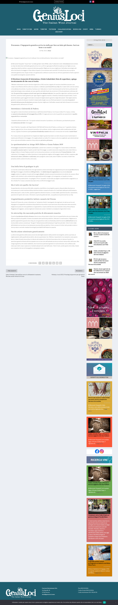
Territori (43, 29)
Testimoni (52, 29)
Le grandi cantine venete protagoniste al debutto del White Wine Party (99, 563)
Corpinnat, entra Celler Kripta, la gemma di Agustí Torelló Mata (98, 516)
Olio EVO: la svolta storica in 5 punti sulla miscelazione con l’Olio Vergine (99, 179)
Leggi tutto (97, 189)
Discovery (59, 32)
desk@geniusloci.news (27, 2)
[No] (116, 602)
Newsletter (58, 1)
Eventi (85, 29)
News (19, 29)
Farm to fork (27, 29)
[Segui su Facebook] (90, 2)
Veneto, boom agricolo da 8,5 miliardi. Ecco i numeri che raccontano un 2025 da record (99, 271)
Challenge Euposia (64, 29)
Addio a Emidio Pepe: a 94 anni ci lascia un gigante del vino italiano (102, 252)
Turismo (98, 29)
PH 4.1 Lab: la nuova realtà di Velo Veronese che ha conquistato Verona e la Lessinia (98, 261)
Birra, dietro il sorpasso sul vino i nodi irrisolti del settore (101, 234)
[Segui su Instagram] (93, 2)
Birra (91, 29)
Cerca (109, 45)
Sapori (36, 29)
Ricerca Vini (77, 29)
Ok (104, 602)
